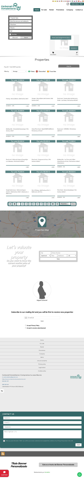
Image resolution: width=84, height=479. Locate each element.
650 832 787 (5, 381)
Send (42, 321)
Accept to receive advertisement (36, 328)
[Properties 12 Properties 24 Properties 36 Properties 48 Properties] (65, 203)
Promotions (60, 10)
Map (2, 391)
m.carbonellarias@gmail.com (10, 377)
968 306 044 (5, 384)
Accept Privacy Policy (33, 325)
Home (37, 10)
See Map (14, 34)
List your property (42, 360)
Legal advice (42, 367)
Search (26, 37)
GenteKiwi (47, 472)
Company (69, 10)
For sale (44, 10)
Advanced (15, 37)
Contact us (79, 10)
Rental (51, 10)
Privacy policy (42, 364)
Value (58, 259)
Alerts (69, 66)
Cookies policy (42, 371)
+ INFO (27, 106)
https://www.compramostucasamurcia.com (14, 379)
